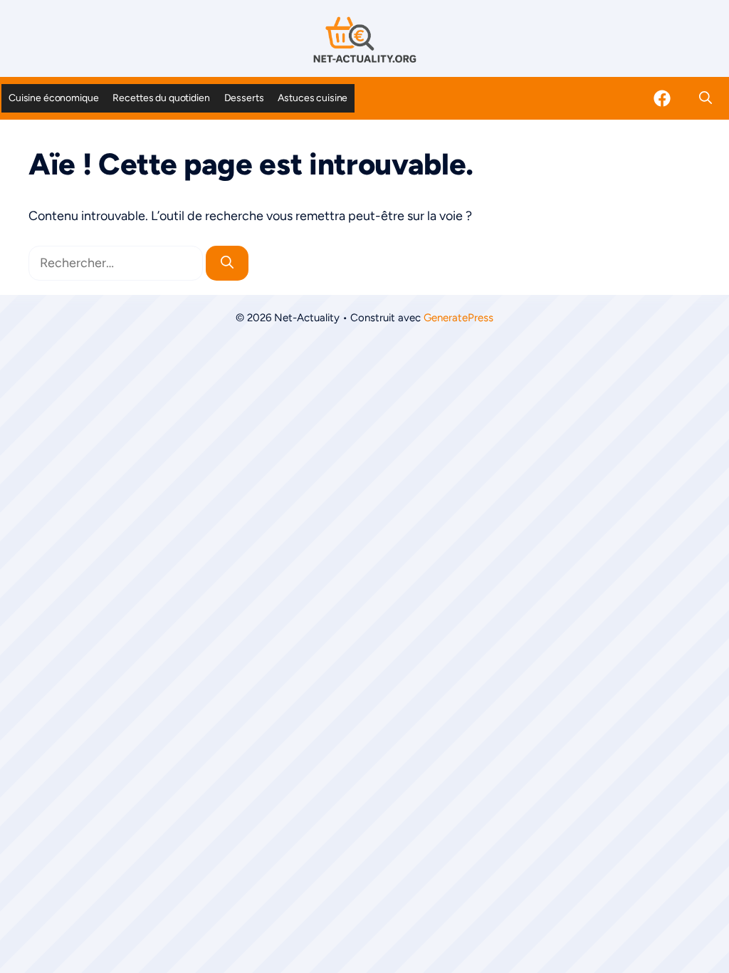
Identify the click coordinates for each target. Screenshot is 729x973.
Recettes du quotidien (160, 98)
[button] (705, 98)
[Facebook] (662, 98)
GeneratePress (458, 317)
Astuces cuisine (312, 98)
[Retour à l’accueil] (364, 39)
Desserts (244, 98)
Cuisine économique (53, 98)
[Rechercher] (227, 263)
